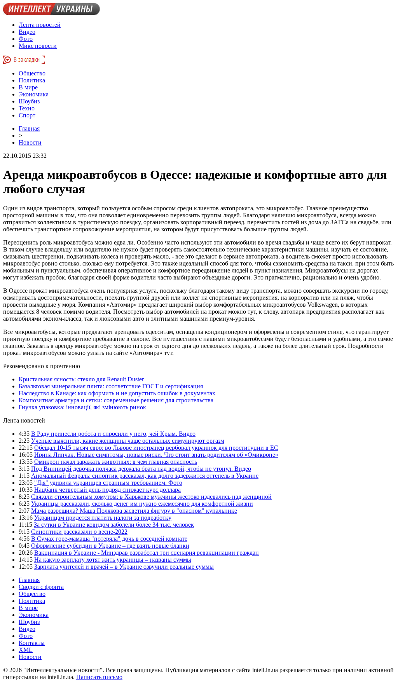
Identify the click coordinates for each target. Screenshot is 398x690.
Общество (32, 73)
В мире (28, 87)
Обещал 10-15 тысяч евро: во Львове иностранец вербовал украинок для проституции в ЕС (156, 447)
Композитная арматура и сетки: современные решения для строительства (116, 400)
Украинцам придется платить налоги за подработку (102, 517)
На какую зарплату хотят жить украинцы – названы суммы (112, 559)
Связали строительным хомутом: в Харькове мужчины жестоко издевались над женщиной (151, 496)
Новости (30, 142)
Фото (26, 38)
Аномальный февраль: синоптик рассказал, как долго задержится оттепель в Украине (144, 475)
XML (26, 649)
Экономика (34, 94)
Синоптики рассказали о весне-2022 (79, 531)
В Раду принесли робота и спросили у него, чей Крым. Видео (113, 433)
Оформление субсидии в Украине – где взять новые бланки (110, 545)
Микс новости (38, 45)
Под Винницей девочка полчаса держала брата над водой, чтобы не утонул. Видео (141, 468)
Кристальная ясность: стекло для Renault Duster (81, 379)
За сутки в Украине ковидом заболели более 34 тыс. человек (114, 524)
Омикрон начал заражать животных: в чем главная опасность (115, 461)
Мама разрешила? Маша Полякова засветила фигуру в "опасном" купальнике (134, 510)
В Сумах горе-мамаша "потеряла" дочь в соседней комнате (109, 538)
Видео (27, 31)
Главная (29, 128)
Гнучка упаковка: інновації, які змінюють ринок (82, 407)
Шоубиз (29, 101)
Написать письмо (99, 677)
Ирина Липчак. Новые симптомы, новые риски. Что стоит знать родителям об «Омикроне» (156, 454)
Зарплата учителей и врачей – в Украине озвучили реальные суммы (124, 566)
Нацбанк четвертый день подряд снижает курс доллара (107, 489)
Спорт (27, 115)
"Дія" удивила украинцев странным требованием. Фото (108, 482)
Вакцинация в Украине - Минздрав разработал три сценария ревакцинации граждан (146, 552)
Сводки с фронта (41, 586)
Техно (27, 108)
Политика (32, 80)
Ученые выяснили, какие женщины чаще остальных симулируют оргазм (127, 440)
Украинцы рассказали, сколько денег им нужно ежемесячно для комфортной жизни (142, 503)
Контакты (32, 642)
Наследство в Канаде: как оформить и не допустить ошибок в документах (117, 393)
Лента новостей (40, 24)
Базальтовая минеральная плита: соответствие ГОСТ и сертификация (111, 386)
